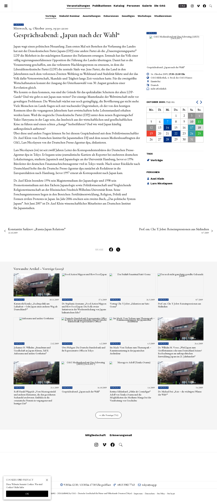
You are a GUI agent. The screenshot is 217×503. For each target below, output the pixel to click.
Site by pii (171, 493)
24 (191, 133)
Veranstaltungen (78, 5)
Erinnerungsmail (121, 435)
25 (199, 133)
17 (191, 127)
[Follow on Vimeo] (198, 6)
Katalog (119, 5)
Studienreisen (163, 16)
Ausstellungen (92, 16)
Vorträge (50, 16)
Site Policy (161, 493)
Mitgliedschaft (95, 435)
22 (175, 133)
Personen (133, 5)
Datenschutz (150, 493)
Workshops (144, 16)
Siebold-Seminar (69, 16)
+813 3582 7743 (126, 485)
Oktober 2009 (160, 102)
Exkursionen (111, 16)
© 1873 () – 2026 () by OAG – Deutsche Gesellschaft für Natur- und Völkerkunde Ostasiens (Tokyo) (87, 493)
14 (167, 127)
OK (27, 493)
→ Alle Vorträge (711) (108, 415)
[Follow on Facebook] (204, 6)
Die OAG (159, 5)
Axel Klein (157, 178)
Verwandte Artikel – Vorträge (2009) (39, 269)
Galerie (147, 5)
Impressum (138, 493)
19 (151, 133)
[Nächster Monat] (201, 102)
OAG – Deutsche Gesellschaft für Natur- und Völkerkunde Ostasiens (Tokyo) (34, 6)
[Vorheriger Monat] (198, 102)
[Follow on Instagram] (192, 6)
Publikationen (101, 5)
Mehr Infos (19, 487)
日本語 (182, 6)
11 (199, 122)
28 (167, 139)
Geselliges (128, 16)
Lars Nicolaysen (161, 183)
